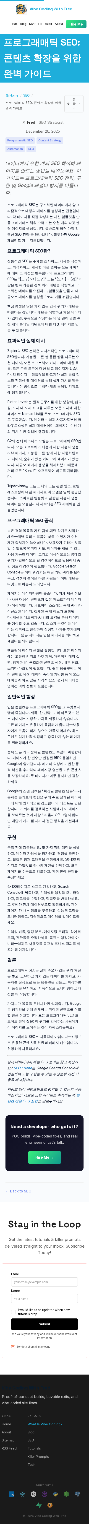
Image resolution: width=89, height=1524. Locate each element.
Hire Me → (44, 1157)
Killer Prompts (38, 1456)
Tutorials (34, 1448)
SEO (26, 95)
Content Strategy (49, 140)
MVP (32, 24)
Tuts (15, 24)
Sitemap (8, 1440)
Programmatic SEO (20, 140)
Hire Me (76, 24)
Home (6, 1424)
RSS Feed (9, 1448)
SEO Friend (22, 1068)
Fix (40, 24)
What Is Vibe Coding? (45, 1424)
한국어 (74, 103)
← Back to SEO (18, 1191)
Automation (15, 149)
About (59, 24)
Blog (23, 24)
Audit (48, 24)
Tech (31, 1465)
